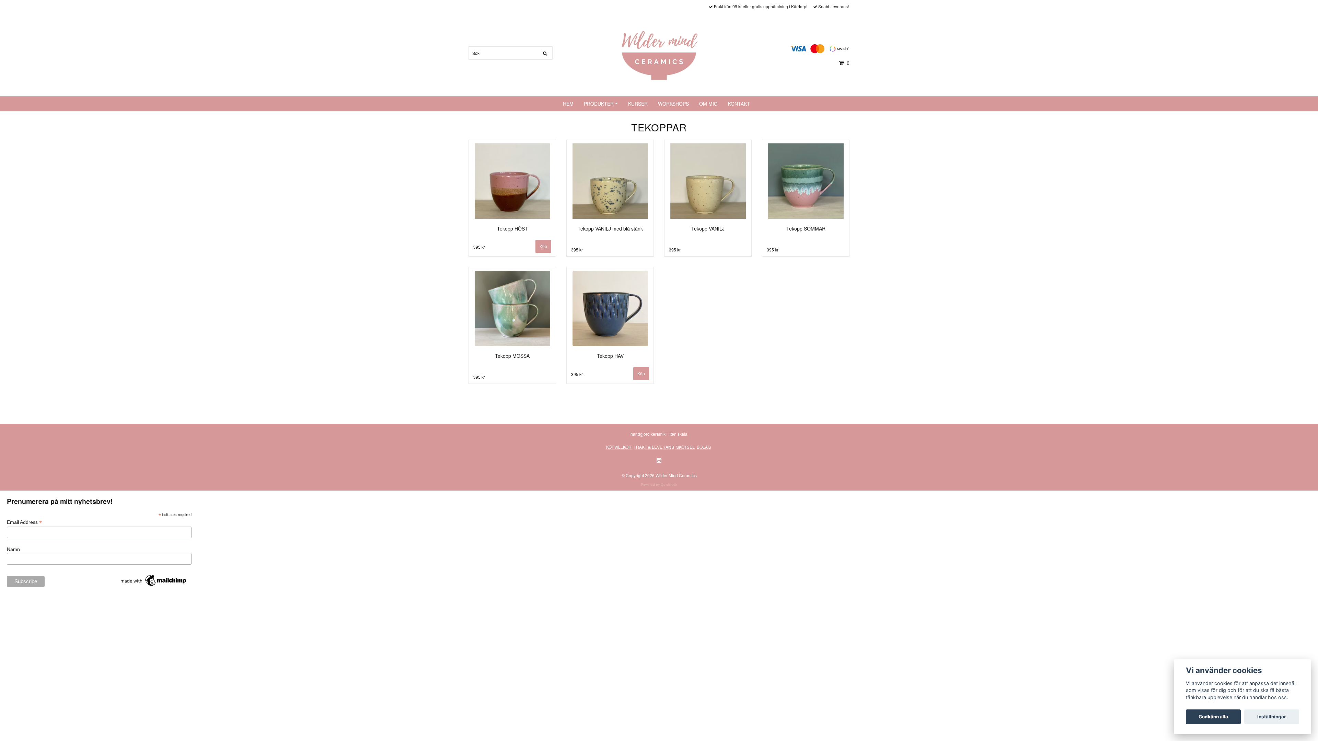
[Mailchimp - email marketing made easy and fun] (154, 580)
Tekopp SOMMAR (805, 228)
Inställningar (1271, 716)
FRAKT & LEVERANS (654, 447)
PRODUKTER (599, 103)
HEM (568, 103)
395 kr (479, 247)
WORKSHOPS (673, 103)
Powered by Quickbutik (659, 484)
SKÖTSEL (685, 447)
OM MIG (708, 103)
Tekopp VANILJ (708, 228)
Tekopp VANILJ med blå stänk (610, 228)
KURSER (638, 103)
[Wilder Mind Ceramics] (659, 55)
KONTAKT (739, 103)
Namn (13, 549)
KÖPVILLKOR (619, 447)
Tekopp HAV (610, 355)
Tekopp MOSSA (512, 355)
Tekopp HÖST (512, 228)
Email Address (24, 522)
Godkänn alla (1213, 716)
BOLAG (704, 447)
